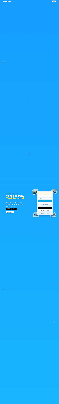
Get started (9, 212)
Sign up (48, 213)
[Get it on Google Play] (14, 209)
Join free (54, 1)
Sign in (50, 1)
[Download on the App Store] (8, 209)
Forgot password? (45, 204)
